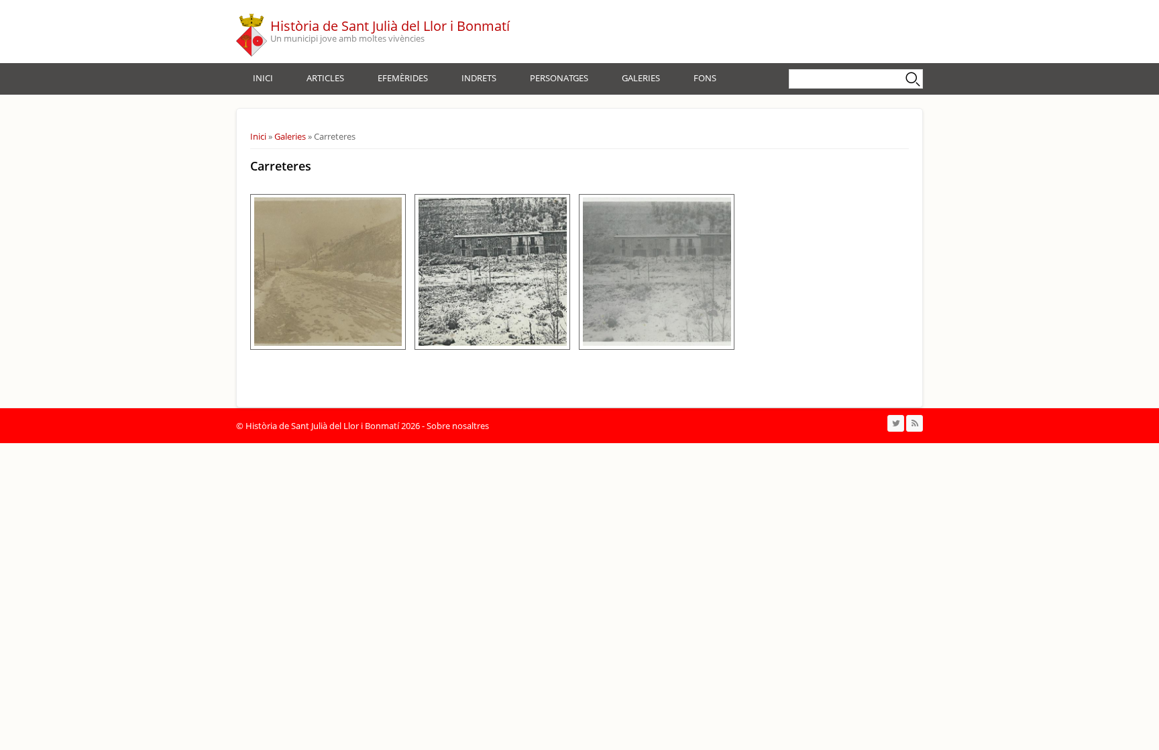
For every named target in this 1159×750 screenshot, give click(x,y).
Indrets (478, 78)
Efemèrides (403, 78)
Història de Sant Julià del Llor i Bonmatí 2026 (332, 426)
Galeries (641, 78)
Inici (263, 78)
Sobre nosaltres (458, 426)
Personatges (559, 78)
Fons (705, 78)
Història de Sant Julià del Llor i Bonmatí (390, 26)
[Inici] (251, 31)
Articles (325, 78)
